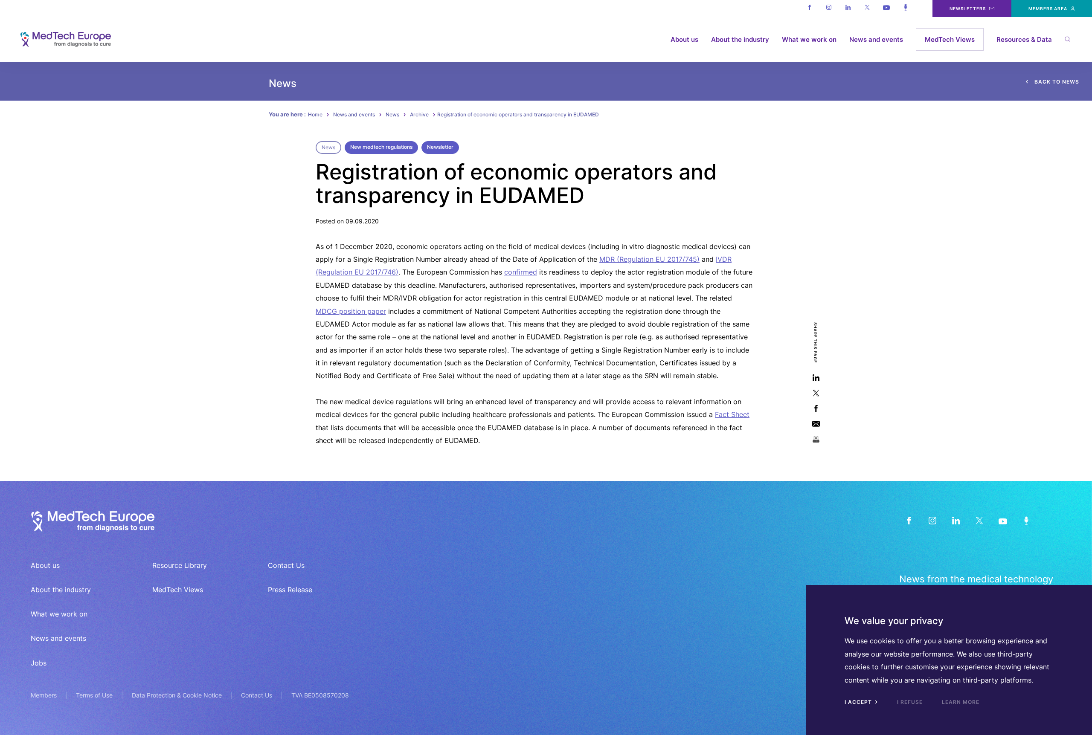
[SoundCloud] (1026, 520)
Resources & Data (1024, 39)
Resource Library (179, 565)
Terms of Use (94, 695)
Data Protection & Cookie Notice (177, 695)
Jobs (38, 663)
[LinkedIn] (955, 520)
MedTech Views (950, 39)
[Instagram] (828, 8)
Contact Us (286, 565)
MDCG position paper (351, 311)
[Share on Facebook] (815, 408)
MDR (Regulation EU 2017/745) (649, 259)
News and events (876, 39)
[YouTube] (1002, 520)
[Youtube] (886, 8)
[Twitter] (867, 8)
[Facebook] (809, 8)
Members (44, 695)
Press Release (290, 589)
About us (684, 39)
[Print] (815, 438)
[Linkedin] (847, 8)
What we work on (809, 39)
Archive (419, 114)
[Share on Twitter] (815, 392)
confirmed (520, 272)
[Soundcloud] (905, 8)
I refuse (910, 702)
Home (315, 114)
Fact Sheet (732, 414)
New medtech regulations (381, 147)
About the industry (740, 39)
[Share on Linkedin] (815, 377)
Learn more (960, 702)
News (392, 114)
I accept (859, 702)
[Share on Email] (815, 423)
